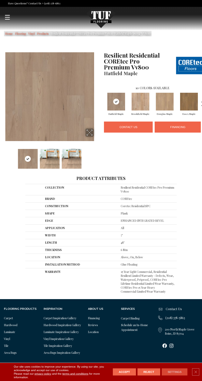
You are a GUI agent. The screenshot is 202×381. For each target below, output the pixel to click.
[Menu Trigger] (7, 17)
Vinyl (31, 34)
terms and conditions (75, 373)
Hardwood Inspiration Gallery (62, 325)
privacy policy (43, 373)
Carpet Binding (130, 318)
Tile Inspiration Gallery (58, 346)
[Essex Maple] (189, 101)
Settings (174, 372)
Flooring (20, 34)
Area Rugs (10, 353)
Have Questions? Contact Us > (25, 3)
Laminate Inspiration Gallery (61, 332)
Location (93, 332)
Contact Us (128, 127)
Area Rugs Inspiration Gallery (62, 353)
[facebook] (164, 346)
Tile (6, 346)
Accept (124, 372)
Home (9, 34)
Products (43, 34)
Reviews (93, 325)
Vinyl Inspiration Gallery (59, 339)
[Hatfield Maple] (116, 101)
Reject (148, 372)
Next (96, 157)
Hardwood (10, 325)
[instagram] (171, 346)
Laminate (9, 332)
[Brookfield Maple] (140, 101)
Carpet (8, 318)
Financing (177, 127)
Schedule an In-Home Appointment (134, 327)
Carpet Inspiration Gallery (60, 318)
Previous (3, 157)
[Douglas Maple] (165, 101)
